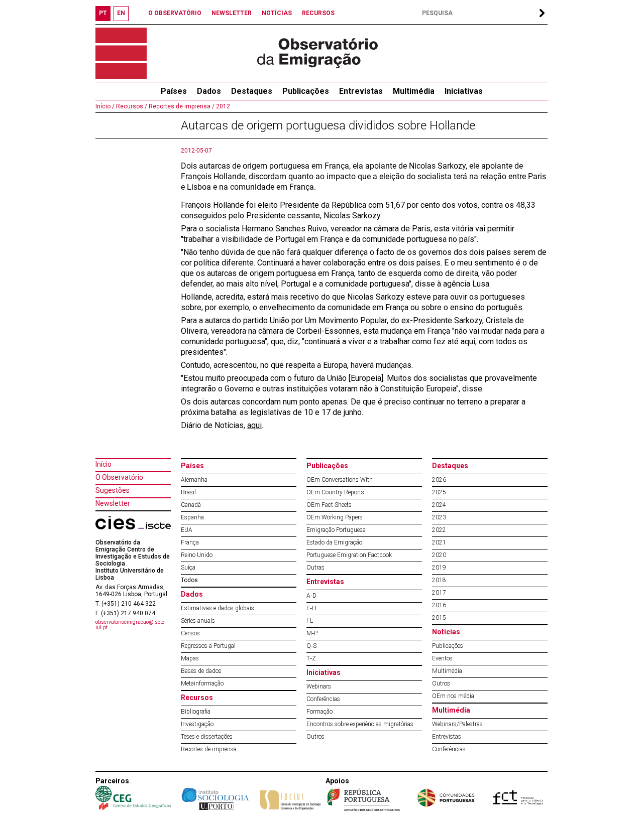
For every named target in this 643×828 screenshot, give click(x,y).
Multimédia (414, 91)
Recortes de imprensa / (181, 106)
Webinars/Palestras (457, 724)
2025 (439, 492)
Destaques (251, 91)
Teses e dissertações (207, 736)
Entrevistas (361, 91)
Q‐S (311, 645)
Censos (190, 633)
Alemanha (194, 479)
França (190, 542)
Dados (209, 91)
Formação (319, 711)
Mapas (190, 658)
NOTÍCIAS (277, 13)
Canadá (191, 504)
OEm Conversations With (339, 479)
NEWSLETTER (231, 13)
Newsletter (112, 503)
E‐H (311, 608)
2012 (222, 106)
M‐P (311, 633)
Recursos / (131, 106)
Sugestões (112, 490)
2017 (439, 592)
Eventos (442, 658)
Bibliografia (195, 711)
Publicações (305, 91)
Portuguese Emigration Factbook (349, 555)
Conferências (323, 699)
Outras (315, 567)
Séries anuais (198, 620)
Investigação (197, 724)
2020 (439, 555)
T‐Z (311, 658)
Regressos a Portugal (208, 645)
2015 (439, 617)
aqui (254, 425)
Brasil (188, 492)
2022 (439, 529)
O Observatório (119, 477)
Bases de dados (201, 670)
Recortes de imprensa (209, 749)
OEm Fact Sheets (329, 504)
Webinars (318, 686)
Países (192, 466)
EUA (186, 529)
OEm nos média (453, 696)
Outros (315, 736)
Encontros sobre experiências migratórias (359, 724)
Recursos (197, 698)
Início (103, 464)
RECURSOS (318, 13)
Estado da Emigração (334, 542)
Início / (105, 106)
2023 (439, 517)
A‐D (311, 595)
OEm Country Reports (335, 492)
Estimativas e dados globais (217, 608)
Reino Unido (196, 555)
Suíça (188, 567)
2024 (439, 504)
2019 (439, 567)
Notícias (446, 632)
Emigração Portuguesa (336, 529)
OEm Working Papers (334, 517)
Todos (189, 580)
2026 (439, 479)
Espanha (192, 517)
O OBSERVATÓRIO (174, 13)
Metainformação (202, 683)
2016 (439, 605)
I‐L (309, 620)
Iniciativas (464, 91)
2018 (439, 580)
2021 (439, 542)
